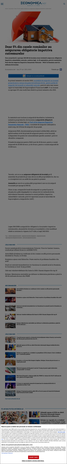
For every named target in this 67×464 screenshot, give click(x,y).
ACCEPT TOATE (33, 457)
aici (2, 439)
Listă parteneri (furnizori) (7, 453)
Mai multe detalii (61, 432)
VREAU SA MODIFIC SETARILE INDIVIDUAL (33, 460)
